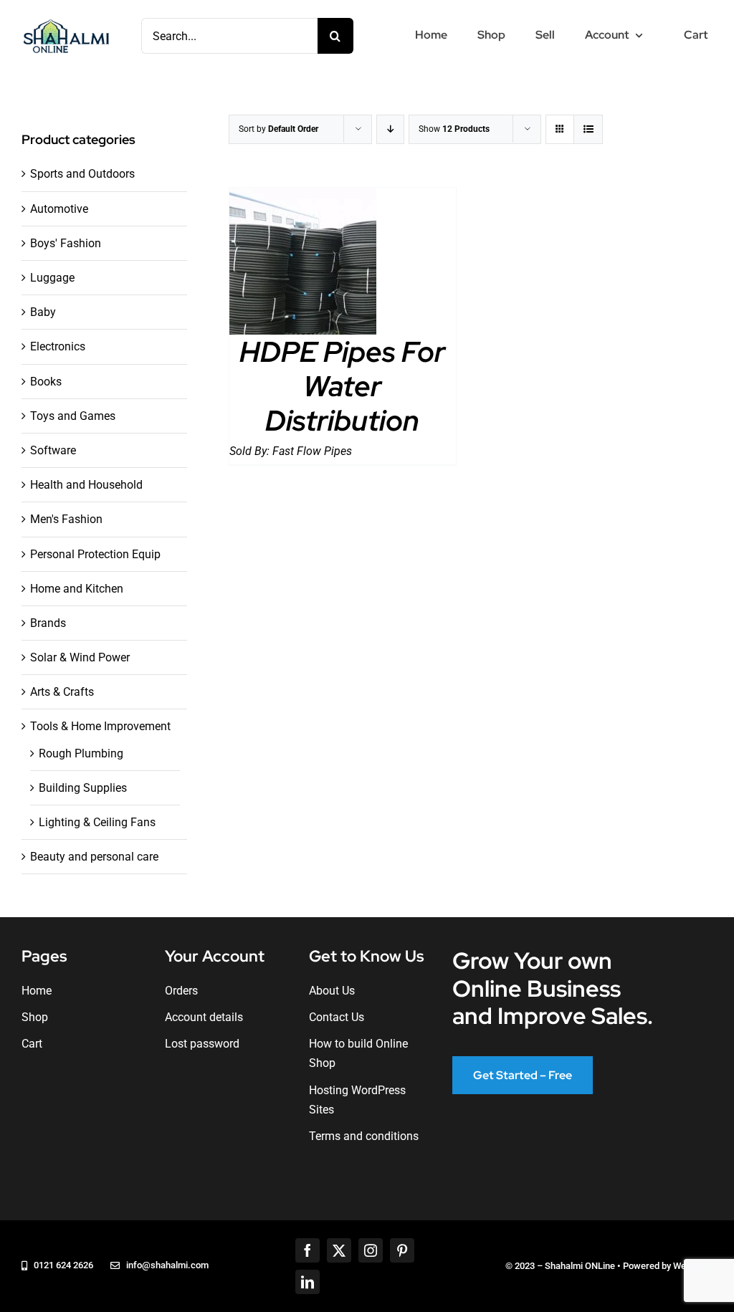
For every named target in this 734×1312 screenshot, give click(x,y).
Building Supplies (83, 788)
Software (53, 450)
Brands (48, 623)
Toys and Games (72, 416)
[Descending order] (390, 129)
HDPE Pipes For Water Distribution (342, 385)
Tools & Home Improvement (100, 726)
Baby (43, 312)
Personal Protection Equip (95, 554)
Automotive (59, 209)
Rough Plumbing (81, 753)
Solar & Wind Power (80, 657)
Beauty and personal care (94, 856)
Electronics (57, 346)
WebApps (692, 1265)
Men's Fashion (66, 519)
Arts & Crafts (62, 692)
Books (46, 381)
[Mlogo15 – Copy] (66, 22)
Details (303, 264)
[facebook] (307, 1250)
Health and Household (86, 485)
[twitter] (339, 1250)
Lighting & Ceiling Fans (97, 822)
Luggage (52, 277)
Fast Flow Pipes (312, 451)
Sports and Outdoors (82, 174)
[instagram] (370, 1250)
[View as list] (588, 129)
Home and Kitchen (76, 588)
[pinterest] (402, 1250)
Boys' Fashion (65, 243)
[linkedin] (307, 1282)
